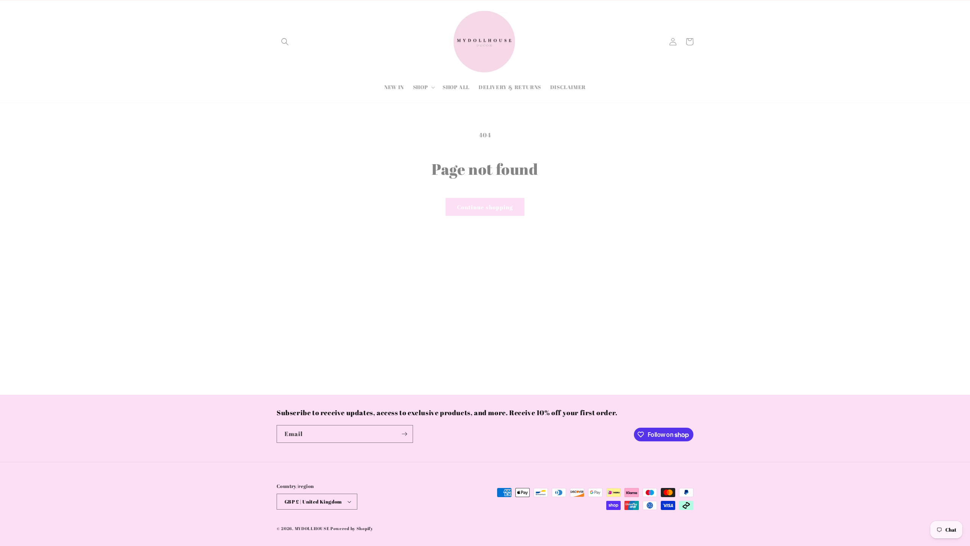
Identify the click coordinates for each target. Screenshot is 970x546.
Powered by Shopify (351, 528)
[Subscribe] (404, 434)
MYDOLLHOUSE (312, 528)
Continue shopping (485, 207)
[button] (285, 41)
